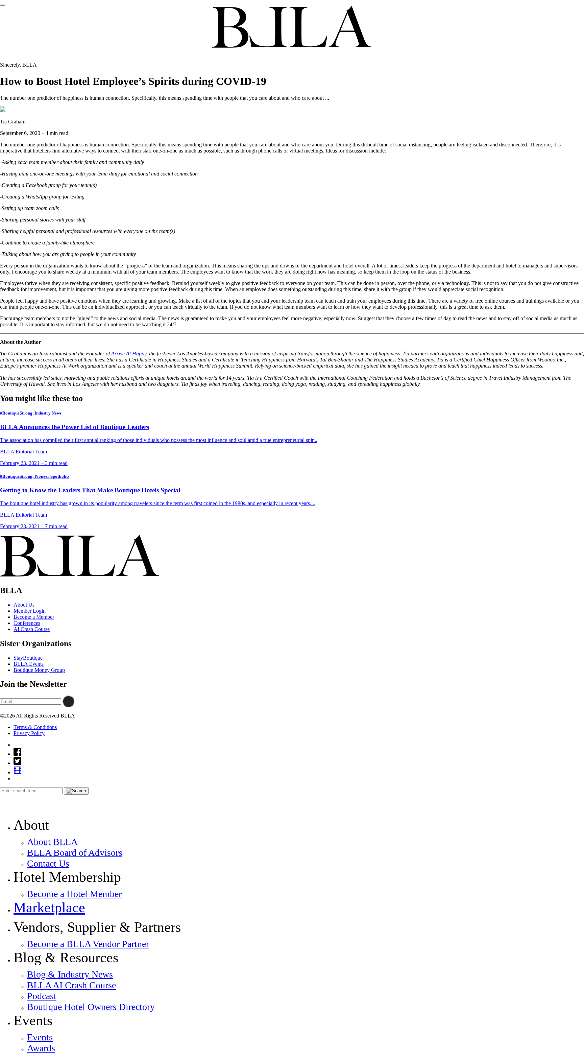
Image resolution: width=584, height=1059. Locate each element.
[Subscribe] (68, 701)
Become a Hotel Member (74, 894)
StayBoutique (28, 658)
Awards (41, 1048)
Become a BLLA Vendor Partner (88, 944)
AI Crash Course (32, 629)
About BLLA (52, 842)
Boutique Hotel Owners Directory (91, 1007)
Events (40, 1037)
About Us (24, 605)
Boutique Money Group (39, 670)
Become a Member (34, 617)
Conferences (27, 623)
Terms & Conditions (35, 727)
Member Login (30, 611)
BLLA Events (29, 664)
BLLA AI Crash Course (71, 985)
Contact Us (48, 863)
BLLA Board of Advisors (74, 852)
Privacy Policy (29, 733)
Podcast (41, 996)
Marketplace (49, 907)
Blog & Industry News (70, 974)
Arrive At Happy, (129, 353)
